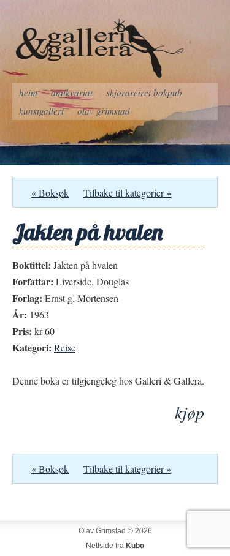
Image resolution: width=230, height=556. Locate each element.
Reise (64, 347)
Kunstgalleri (41, 111)
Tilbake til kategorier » (127, 192)
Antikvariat (72, 92)
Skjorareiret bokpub (144, 92)
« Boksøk (50, 192)
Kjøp (189, 412)
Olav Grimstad (103, 111)
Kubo (135, 545)
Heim (28, 92)
